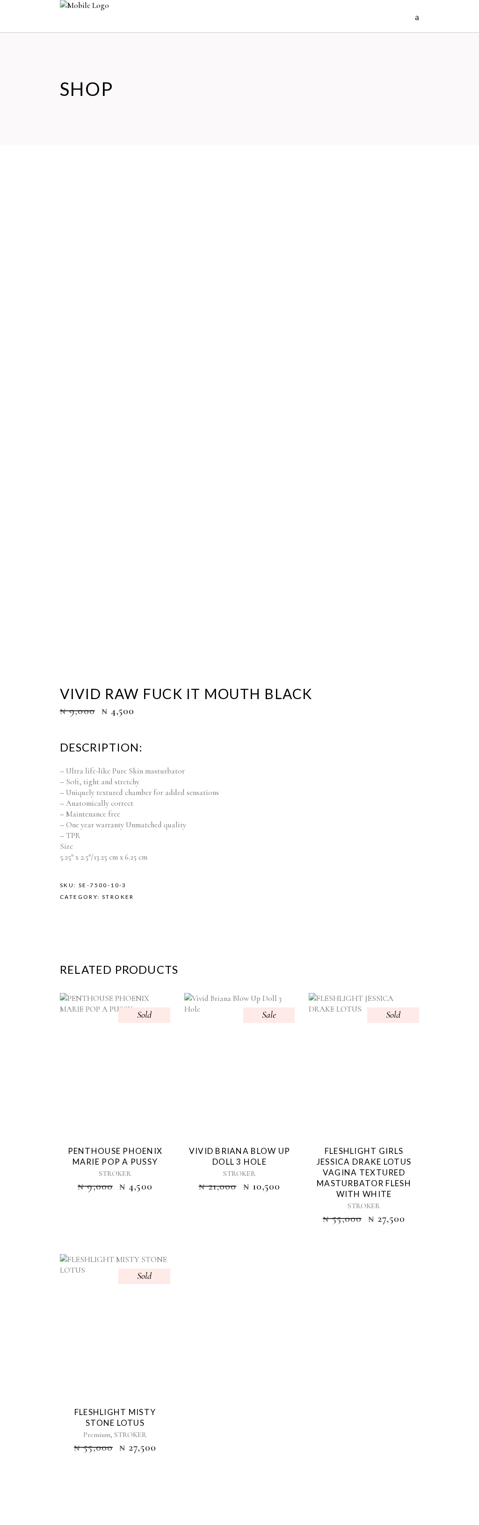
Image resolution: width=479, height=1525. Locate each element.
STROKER (118, 896)
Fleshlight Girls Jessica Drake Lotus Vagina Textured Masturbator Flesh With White (364, 1172)
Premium (96, 1434)
